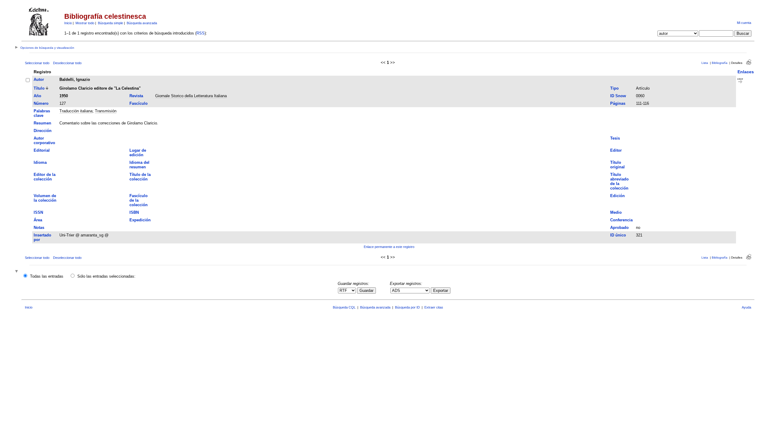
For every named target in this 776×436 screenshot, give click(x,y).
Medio (616, 212)
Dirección (43, 130)
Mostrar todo (84, 23)
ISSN (38, 212)
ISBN (134, 212)
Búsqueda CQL (344, 307)
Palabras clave (42, 113)
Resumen (42, 123)
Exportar (440, 290)
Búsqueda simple (110, 23)
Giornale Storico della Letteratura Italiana (191, 96)
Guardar (366, 290)
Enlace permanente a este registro (389, 247)
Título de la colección (140, 176)
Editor (616, 150)
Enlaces (746, 71)
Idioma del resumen (139, 164)
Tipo (614, 88)
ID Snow (618, 96)
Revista (136, 96)
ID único (618, 235)
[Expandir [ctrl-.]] (17, 271)
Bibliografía (720, 62)
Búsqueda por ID (407, 307)
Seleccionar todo (37, 63)
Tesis (615, 138)
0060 (640, 96)
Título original (617, 164)
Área (38, 220)
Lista (704, 62)
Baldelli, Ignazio (74, 79)
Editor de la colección (44, 176)
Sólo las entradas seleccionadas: (106, 276)
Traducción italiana (75, 111)
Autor (39, 79)
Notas (39, 227)
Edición (617, 195)
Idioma (40, 162)
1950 (63, 96)
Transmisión (105, 111)
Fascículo (138, 103)
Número (41, 103)
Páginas (617, 103)
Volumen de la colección (45, 198)
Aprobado (619, 227)
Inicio (68, 23)
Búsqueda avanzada (142, 23)
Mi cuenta (744, 23)
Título (39, 88)
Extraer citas (433, 307)
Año (37, 96)
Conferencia (621, 220)
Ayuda (746, 307)
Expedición (140, 220)
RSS (200, 33)
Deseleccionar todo (67, 63)
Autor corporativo (44, 140)
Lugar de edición (137, 152)
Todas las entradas (46, 276)
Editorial (42, 150)
